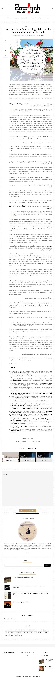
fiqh (20, 629)
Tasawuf (33, 18)
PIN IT (38, 441)
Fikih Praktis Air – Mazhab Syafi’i (49, 667)
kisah (24, 629)
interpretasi (8, 629)
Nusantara (18, 632)
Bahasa (7, 635)
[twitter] (2, 8)
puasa (12, 635)
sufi (28, 629)
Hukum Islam (25, 18)
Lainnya (47, 18)
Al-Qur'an (27, 26)
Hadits (16, 18)
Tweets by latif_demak (10, 619)
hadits (15, 629)
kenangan (25, 632)
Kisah (40, 18)
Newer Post (24, 510)
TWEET (24, 441)
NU (6, 632)
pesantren (33, 629)
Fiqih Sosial (11, 632)
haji (16, 635)
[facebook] (5, 8)
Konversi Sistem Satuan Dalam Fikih (49, 661)
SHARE (17, 441)
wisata (20, 635)
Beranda (10, 18)
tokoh (40, 632)
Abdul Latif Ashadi (16, 35)
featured (46, 629)
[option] (10, 458)
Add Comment (40, 35)
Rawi (35, 632)
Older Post (31, 510)
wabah (31, 632)
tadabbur (40, 629)
